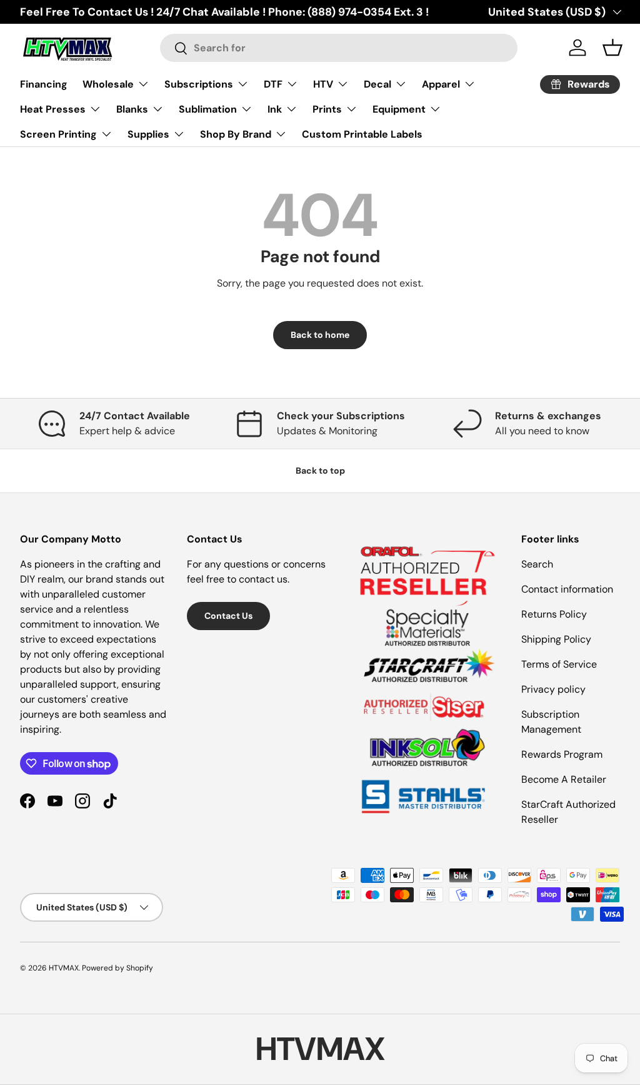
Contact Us (228, 615)
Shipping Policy (556, 639)
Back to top (320, 470)
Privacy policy (553, 689)
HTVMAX (64, 968)
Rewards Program (561, 754)
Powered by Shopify (117, 968)
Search (537, 564)
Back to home (320, 334)
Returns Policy (554, 614)
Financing (44, 84)
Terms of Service (559, 664)
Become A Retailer (563, 779)
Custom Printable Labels (362, 134)
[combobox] (338, 48)
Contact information (567, 589)
